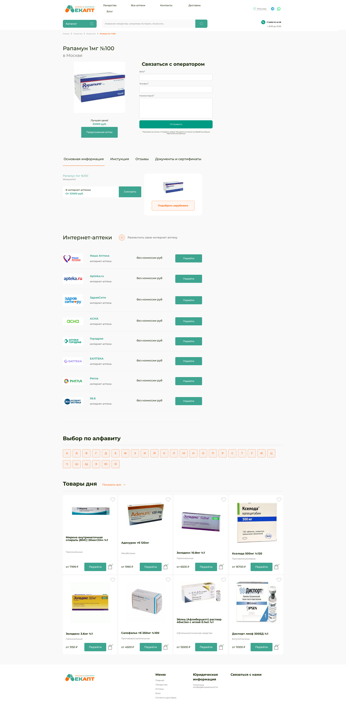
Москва (262, 8)
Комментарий (146, 96)
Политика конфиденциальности (205, 686)
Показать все (111, 484)
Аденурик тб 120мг (135, 542)
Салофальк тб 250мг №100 (140, 633)
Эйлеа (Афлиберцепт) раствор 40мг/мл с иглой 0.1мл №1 (199, 620)
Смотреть (130, 191)
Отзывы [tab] (142, 159)
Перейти (188, 258)
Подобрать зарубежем (173, 205)
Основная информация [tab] (84, 159)
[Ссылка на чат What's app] (278, 9)
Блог (110, 11)
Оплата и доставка (165, 698)
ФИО (141, 72)
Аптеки (159, 689)
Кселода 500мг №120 (247, 553)
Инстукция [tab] (119, 159)
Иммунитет (91, 34)
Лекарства (110, 5)
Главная (66, 34)
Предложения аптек (99, 132)
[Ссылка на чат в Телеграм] (272, 9)
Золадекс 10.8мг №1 (191, 552)
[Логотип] (80, 8)
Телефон (143, 84)
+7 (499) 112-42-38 (273, 22)
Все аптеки (138, 5)
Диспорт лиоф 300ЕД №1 (250, 633)
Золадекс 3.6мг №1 (79, 633)
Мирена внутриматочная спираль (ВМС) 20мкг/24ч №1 (87, 538)
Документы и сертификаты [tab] (178, 159)
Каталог (71, 23)
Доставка (195, 5)
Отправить (176, 124)
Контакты (166, 5)
